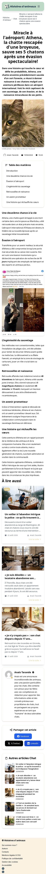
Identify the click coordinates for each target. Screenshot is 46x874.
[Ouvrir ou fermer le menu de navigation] (38, 6)
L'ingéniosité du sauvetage (18, 186)
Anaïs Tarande (12, 155)
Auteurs (5, 848)
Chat (15, 19)
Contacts (5, 852)
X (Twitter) (15, 743)
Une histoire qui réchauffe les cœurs (22, 202)
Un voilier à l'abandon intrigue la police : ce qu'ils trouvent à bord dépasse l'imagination (22, 517)
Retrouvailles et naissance (17, 191)
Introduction (12, 170)
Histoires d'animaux (7, 19)
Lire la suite (34, 539)
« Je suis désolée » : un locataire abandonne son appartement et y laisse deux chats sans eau (22, 579)
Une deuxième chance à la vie (19, 176)
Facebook (24, 736)
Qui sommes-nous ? (9, 845)
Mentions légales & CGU (11, 855)
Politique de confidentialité (12, 858)
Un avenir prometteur (16, 197)
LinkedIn (34, 743)
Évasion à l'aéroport (15, 181)
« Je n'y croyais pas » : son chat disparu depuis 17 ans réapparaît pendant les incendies (22, 640)
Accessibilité (7, 865)
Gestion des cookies (10, 862)
